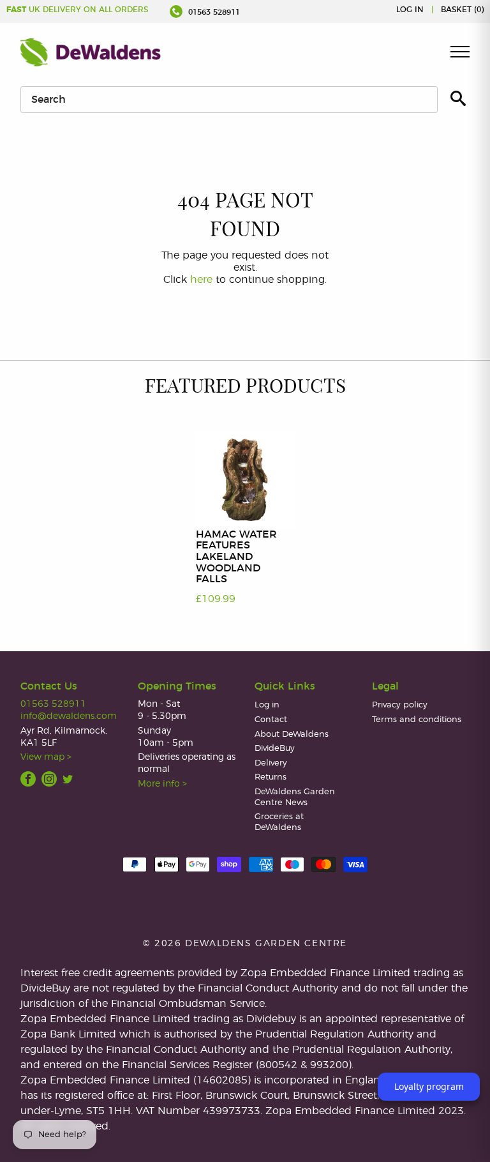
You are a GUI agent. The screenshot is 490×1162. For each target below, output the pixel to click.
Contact (271, 720)
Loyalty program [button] (429, 1086)
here (201, 280)
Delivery (271, 763)
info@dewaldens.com (68, 716)
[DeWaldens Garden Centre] (90, 52)
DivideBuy (275, 748)
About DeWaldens (292, 734)
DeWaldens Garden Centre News (295, 797)
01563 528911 (213, 12)
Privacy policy (399, 705)
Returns (270, 777)
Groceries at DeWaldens (279, 822)
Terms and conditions (416, 720)
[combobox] (229, 99)
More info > (162, 783)
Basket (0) (462, 9)
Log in (410, 9)
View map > (45, 757)
